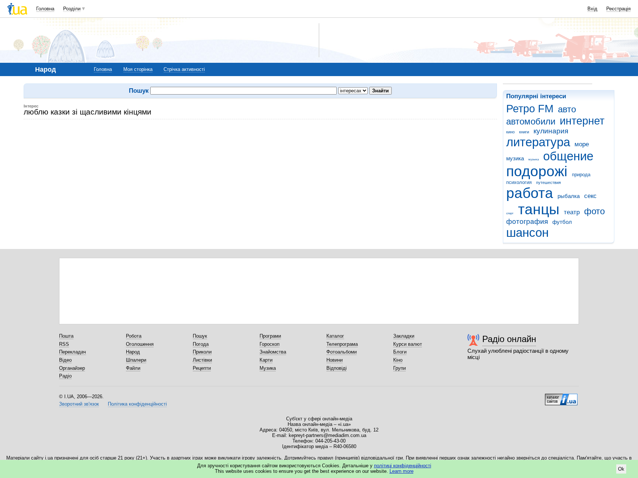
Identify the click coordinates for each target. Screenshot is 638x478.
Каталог (335, 336)
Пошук (200, 336)
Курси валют (407, 344)
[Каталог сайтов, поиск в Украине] (561, 397)
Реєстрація (618, 8)
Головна (45, 8)
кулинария (551, 131)
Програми (270, 336)
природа (581, 174)
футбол (562, 222)
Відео (65, 360)
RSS (64, 344)
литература (538, 142)
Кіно (397, 360)
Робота (133, 336)
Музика (268, 368)
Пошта (66, 336)
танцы (538, 209)
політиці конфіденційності (402, 465)
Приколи (202, 352)
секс (590, 195)
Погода (201, 344)
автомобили (530, 121)
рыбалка (569, 196)
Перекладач (72, 352)
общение (568, 156)
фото (594, 211)
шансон (527, 232)
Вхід (592, 8)
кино (510, 132)
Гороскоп (269, 344)
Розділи (71, 8)
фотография (527, 221)
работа (529, 193)
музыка (533, 159)
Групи (399, 368)
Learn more (402, 471)
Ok (621, 469)
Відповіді (336, 368)
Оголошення (140, 344)
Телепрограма (342, 344)
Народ (133, 352)
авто (567, 109)
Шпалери (136, 360)
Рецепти (202, 368)
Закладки (403, 336)
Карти (266, 360)
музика (515, 158)
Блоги (400, 352)
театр (572, 212)
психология (519, 182)
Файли (133, 368)
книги (524, 132)
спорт (510, 213)
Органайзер (72, 368)
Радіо (65, 376)
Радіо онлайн (509, 339)
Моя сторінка (137, 69)
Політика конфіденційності (137, 404)
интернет (582, 121)
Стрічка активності (184, 69)
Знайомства (273, 352)
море (581, 144)
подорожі (536, 171)
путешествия (548, 182)
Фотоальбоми (341, 352)
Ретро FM (529, 109)
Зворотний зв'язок (79, 404)
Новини (334, 360)
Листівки (202, 360)
